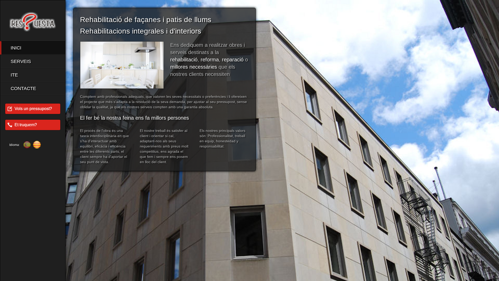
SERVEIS (21, 61)
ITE (14, 75)
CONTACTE (23, 88)
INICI (16, 48)
